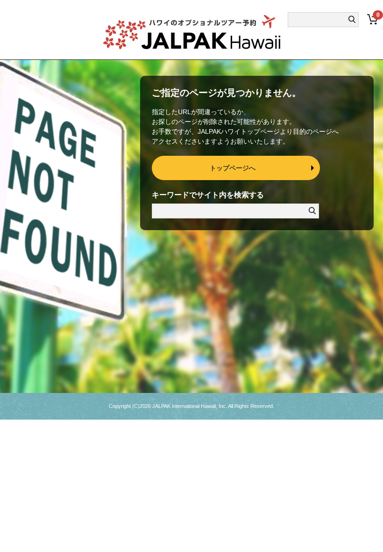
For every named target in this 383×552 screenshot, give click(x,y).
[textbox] (319, 20)
